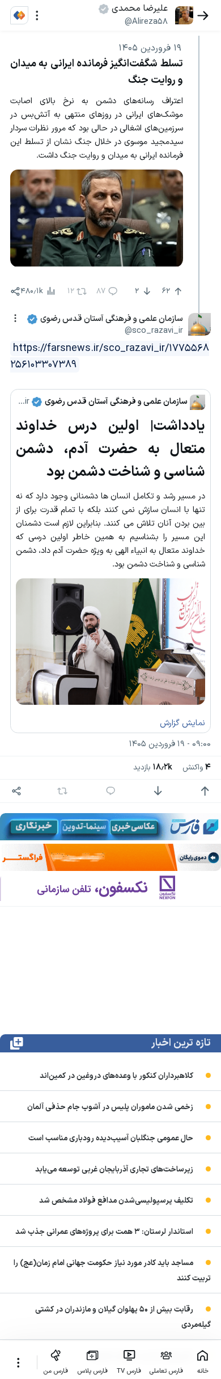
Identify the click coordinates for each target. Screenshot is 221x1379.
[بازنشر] (62, 791)
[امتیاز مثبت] (204, 791)
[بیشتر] (18, 1362)
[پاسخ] (110, 791)
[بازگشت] (203, 15)
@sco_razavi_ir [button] (154, 330)
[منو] (37, 15)
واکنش (196, 767)
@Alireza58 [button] (146, 21)
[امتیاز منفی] (157, 791)
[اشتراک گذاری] (15, 291)
